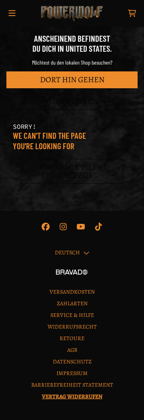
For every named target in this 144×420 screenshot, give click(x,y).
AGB (72, 350)
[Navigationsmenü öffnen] (12, 13)
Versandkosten (72, 292)
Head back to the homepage (72, 171)
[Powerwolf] (72, 13)
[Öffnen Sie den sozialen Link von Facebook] (45, 226)
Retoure (72, 338)
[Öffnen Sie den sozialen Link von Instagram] (63, 226)
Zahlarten (72, 303)
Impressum (72, 373)
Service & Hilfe (72, 315)
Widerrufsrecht (72, 327)
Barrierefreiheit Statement (72, 385)
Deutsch (67, 252)
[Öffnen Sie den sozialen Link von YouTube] (81, 226)
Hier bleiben (72, 101)
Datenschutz (72, 361)
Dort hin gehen (72, 79)
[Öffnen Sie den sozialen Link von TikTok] (98, 226)
